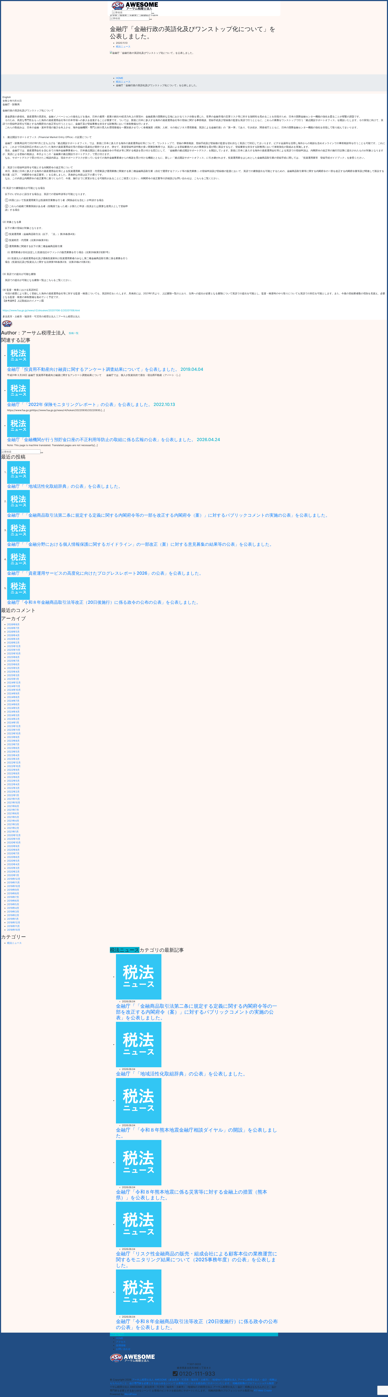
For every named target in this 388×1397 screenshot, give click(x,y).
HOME (119, 1338)
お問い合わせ (123, 1348)
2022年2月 (13, 791)
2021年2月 (13, 827)
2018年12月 (13, 922)
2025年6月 (13, 664)
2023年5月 (13, 751)
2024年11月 (13, 686)
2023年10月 (14, 733)
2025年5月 (13, 667)
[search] (153, 13)
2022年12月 (14, 762)
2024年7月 (13, 700)
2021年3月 (13, 824)
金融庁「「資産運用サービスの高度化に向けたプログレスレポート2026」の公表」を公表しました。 (105, 573)
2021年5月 (13, 817)
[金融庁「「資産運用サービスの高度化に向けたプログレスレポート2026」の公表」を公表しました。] (18, 559)
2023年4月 (13, 755)
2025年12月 (14, 646)
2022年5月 (13, 780)
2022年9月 (13, 769)
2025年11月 (13, 649)
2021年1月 (13, 831)
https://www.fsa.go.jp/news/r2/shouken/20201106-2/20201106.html (41, 310)
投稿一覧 (74, 333)
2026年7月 (13, 628)
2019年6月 (13, 900)
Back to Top (117, 1334)
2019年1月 (13, 918)
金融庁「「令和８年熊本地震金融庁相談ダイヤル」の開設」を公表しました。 (196, 1133)
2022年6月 (13, 777)
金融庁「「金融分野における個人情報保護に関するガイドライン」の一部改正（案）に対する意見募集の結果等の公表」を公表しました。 (140, 544)
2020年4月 (13, 864)
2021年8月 (13, 806)
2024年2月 (13, 718)
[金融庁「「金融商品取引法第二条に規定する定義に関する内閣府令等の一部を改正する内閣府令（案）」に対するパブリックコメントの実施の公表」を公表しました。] (18, 501)
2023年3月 (13, 758)
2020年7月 (13, 853)
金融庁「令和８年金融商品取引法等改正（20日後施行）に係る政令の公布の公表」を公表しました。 (104, 602)
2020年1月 (13, 875)
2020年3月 (13, 867)
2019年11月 (13, 882)
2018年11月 (13, 926)
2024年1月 (13, 722)
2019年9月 (13, 889)
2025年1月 (13, 678)
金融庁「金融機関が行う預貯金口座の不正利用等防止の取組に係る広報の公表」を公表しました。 (101, 439)
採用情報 (121, 1345)
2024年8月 (13, 697)
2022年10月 (14, 766)
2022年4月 (13, 784)
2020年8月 (13, 849)
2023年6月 (13, 747)
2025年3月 (13, 675)
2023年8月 (13, 740)
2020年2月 (13, 871)
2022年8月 (13, 773)
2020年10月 (14, 842)
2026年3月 (13, 638)
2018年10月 (13, 929)
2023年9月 (13, 737)
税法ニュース (123, 46)
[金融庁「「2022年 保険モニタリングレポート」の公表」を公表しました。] (18, 390)
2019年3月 (13, 911)
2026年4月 (13, 635)
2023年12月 (14, 726)
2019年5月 (13, 904)
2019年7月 (13, 897)
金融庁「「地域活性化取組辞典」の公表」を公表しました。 (65, 486)
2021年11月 (13, 798)
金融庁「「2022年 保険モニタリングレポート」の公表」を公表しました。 (79, 404)
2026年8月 (13, 624)
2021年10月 (13, 802)
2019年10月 (13, 886)
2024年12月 (14, 682)
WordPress (130, 1394)
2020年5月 (13, 860)
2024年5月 (13, 707)
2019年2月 (13, 915)
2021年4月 (13, 820)
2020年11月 (13, 838)
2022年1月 (13, 795)
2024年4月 (13, 711)
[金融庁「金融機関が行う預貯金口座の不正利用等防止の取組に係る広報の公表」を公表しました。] (18, 425)
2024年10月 (14, 689)
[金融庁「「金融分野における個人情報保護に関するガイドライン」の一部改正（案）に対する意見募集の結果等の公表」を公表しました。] (18, 530)
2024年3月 (13, 715)
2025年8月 (13, 657)
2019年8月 (13, 893)
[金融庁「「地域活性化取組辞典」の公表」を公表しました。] (18, 472)
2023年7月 (13, 744)
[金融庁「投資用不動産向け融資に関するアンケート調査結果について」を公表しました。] (18, 355)
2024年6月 (13, 704)
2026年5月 (13, 631)
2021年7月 (13, 809)
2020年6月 (13, 857)
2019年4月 (13, 907)
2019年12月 (13, 878)
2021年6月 (13, 813)
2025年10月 (14, 653)
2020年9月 (13, 846)
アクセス (121, 1341)
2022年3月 (13, 787)
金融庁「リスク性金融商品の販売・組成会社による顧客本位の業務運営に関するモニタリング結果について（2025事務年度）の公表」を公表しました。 (196, 1259)
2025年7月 (13, 660)
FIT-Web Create (263, 1390)
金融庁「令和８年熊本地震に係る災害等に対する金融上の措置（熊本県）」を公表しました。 (191, 1195)
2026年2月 (13, 642)
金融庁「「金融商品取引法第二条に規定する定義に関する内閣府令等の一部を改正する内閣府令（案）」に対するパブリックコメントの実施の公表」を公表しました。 (168, 515)
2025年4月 (13, 671)
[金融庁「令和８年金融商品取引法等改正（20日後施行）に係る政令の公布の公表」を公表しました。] (18, 588)
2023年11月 (13, 729)
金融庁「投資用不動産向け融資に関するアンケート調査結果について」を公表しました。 (93, 369)
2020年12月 (14, 835)
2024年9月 (13, 693)
